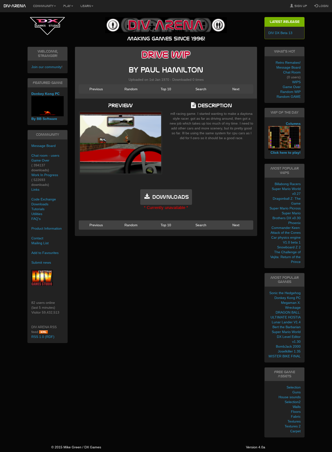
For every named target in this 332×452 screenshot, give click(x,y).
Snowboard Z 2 (289, 247)
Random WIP (290, 92)
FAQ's (36, 219)
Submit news (41, 262)
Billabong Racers (288, 184)
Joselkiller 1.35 (289, 351)
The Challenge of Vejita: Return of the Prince (285, 257)
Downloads (39, 204)
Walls (297, 407)
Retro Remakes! (288, 62)
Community (43, 6)
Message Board (43, 146)
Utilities (36, 214)
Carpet (295, 431)
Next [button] (235, 89)
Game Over (40, 160)
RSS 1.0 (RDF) (42, 337)
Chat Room (292, 72)
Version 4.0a (255, 447)
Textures (294, 421)
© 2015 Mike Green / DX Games (76, 447)
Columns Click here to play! (286, 138)
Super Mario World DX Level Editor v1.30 (286, 337)
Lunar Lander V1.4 (286, 322)
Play (67, 6)
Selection (294, 387)
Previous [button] (96, 89)
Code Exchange (43, 199)
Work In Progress (44, 175)
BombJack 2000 (288, 346)
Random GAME (289, 97)
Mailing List (40, 243)
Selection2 (293, 402)
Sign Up (300, 6)
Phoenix (294, 223)
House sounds (290, 397)
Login (323, 6)
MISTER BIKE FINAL (285, 356)
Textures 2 (293, 426)
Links (35, 189)
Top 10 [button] (166, 89)
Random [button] (131, 89)
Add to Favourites (45, 253)
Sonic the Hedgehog (285, 293)
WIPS (296, 82)
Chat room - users (45, 155)
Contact (37, 238)
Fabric (296, 416)
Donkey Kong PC (287, 298)
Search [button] (200, 89)
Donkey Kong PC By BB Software (45, 106)
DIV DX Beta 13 (280, 33)
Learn (85, 6)
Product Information (46, 228)
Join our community (46, 67)
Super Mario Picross (285, 208)
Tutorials (37, 209)
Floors (296, 412)
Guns (296, 392)
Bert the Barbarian (286, 327)
